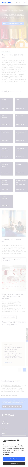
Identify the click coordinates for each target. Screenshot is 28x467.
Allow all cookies (14, 459)
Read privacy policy (8, 454)
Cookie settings (14, 463)
